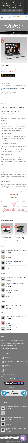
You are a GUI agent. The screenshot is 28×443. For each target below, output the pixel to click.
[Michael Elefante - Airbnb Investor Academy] (7, 229)
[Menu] (2, 17)
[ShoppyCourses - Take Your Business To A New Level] (14, 17)
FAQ (16, 439)
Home (10, 29)
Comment (6, 366)
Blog (12, 439)
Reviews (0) (3, 103)
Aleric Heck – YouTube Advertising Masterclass (16, 361)
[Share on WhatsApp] (2, 93)
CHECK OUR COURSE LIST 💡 (12, 10)
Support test (7, 357)
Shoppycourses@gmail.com (10, 348)
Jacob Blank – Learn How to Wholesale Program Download (12, 87)
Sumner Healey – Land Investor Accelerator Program (21, 238)
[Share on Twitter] (7, 93)
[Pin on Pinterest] (12, 93)
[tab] (14, 101)
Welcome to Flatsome (10, 369)
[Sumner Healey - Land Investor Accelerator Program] (21, 229)
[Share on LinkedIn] (14, 93)
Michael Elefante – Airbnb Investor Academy (6, 238)
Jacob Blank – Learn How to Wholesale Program (17, 85)
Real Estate (16, 29)
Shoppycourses (22, 191)
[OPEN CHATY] (23, 438)
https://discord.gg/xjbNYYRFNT (8, 345)
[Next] (27, 233)
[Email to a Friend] (9, 93)
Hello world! (7, 365)
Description (4, 101)
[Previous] (1, 233)
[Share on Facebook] (5, 93)
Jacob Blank (5, 85)
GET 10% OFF (4, 81)
